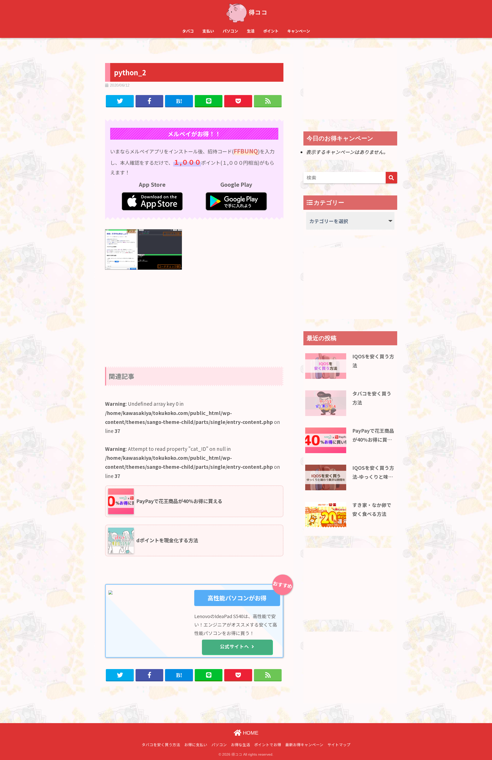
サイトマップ (339, 744)
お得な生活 (240, 744)
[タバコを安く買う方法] (325, 403)
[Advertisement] (194, 313)
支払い (208, 31)
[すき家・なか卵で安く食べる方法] (325, 514)
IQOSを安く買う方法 (373, 360)
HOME (249, 733)
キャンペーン (298, 31)
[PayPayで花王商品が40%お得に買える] (325, 440)
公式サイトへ (234, 646)
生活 (250, 31)
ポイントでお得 (267, 744)
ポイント (271, 31)
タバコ (188, 31)
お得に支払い (195, 744)
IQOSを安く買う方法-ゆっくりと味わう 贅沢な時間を (373, 472)
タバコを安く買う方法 (371, 397)
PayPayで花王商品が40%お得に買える (373, 435)
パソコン (230, 31)
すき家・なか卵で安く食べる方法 (371, 509)
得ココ (258, 12)
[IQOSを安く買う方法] (325, 366)
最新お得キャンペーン (304, 744)
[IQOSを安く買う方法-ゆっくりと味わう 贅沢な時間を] (325, 477)
